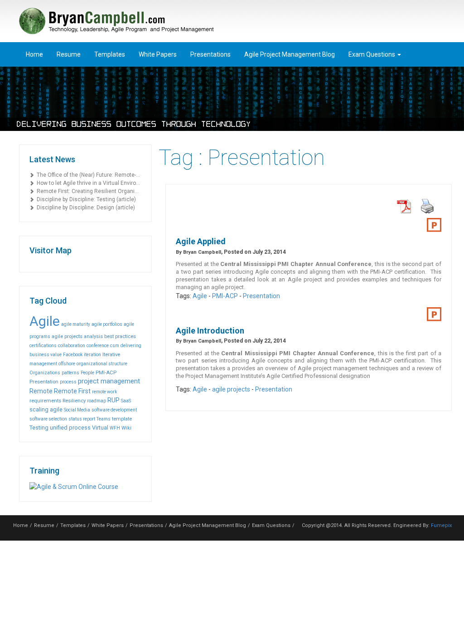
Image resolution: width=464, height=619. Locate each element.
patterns (70, 372)
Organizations (44, 372)
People (87, 372)
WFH (115, 428)
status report (81, 418)
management (43, 363)
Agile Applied (201, 241)
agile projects (67, 336)
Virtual (100, 427)
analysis (93, 336)
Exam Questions (372, 54)
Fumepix (441, 525)
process (68, 381)
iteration (92, 354)
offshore (66, 363)
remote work (104, 391)
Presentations (210, 54)
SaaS (126, 400)
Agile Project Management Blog (289, 54)
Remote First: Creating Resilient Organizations (87, 191)
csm (114, 345)
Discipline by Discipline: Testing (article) (85, 199)
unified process (70, 427)
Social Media (77, 409)
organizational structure (102, 363)
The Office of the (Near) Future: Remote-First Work (87, 175)
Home (34, 54)
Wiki (126, 428)
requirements (45, 400)
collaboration (71, 345)
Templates (109, 54)
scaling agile (46, 409)
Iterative (111, 354)
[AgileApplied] (434, 225)
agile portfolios (107, 324)
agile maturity (75, 324)
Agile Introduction (210, 330)
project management (109, 381)
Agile (44, 321)
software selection (48, 418)
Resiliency (74, 400)
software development (114, 409)
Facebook (72, 354)
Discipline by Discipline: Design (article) (84, 207)
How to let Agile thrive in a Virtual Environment (87, 183)
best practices (120, 336)
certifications (43, 345)
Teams (104, 418)
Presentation (43, 381)
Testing (38, 427)
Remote (41, 391)
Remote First (72, 391)
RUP (113, 400)
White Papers (158, 54)
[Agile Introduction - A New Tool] (434, 314)
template (122, 419)
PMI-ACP (106, 372)
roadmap (96, 400)
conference (98, 345)
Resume (69, 54)
